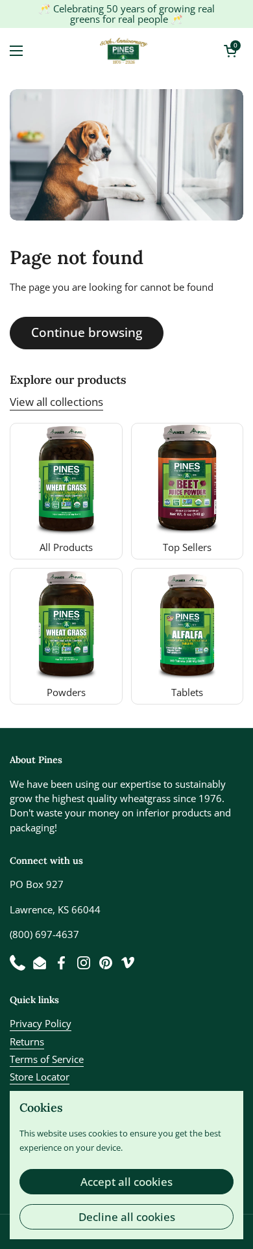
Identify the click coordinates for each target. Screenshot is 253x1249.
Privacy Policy (40, 1023)
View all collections (56, 401)
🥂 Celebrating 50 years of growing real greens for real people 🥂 (126, 14)
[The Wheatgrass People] (123, 51)
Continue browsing (86, 332)
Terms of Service (47, 1059)
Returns (27, 1041)
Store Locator (39, 1076)
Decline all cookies (126, 1216)
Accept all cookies (126, 1181)
